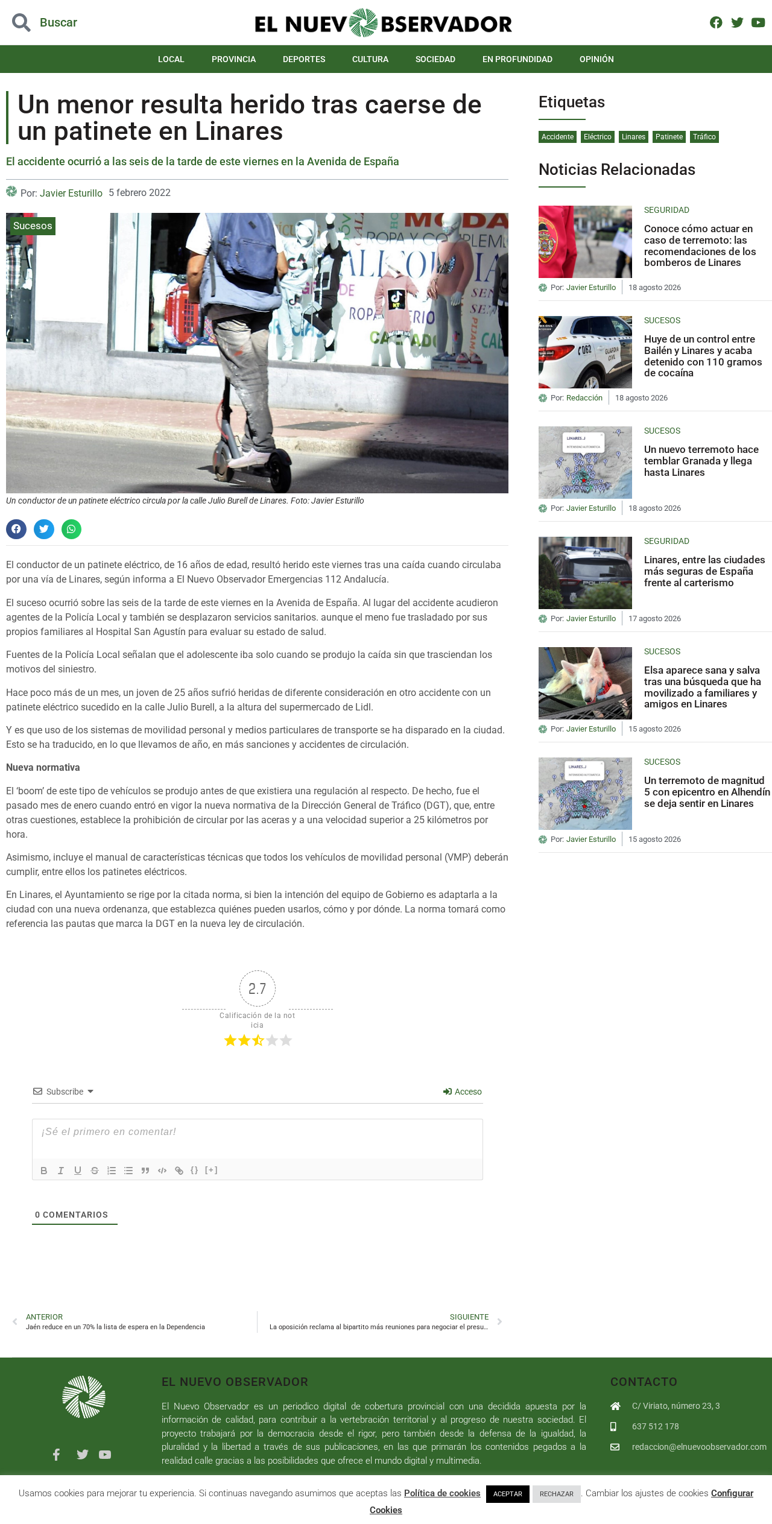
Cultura (370, 59)
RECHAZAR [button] (557, 1494)
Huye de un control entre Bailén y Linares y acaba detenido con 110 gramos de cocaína (703, 356)
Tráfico (704, 137)
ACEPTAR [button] (507, 1494)
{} (195, 1169)
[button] (77, 22)
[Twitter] (737, 22)
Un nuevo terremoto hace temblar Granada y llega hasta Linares (701, 460)
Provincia (234, 59)
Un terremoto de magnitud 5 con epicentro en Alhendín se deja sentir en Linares (707, 791)
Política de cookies (442, 1493)
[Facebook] (716, 22)
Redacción (584, 398)
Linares (633, 137)
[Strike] (94, 1170)
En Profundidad (517, 59)
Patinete (669, 137)
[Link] (179, 1170)
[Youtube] (758, 22)
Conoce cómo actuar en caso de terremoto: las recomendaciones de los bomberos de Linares (700, 245)
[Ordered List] (111, 1170)
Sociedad (435, 59)
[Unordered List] (128, 1170)
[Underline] (77, 1170)
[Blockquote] (145, 1170)
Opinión (597, 59)
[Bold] (44, 1170)
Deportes (304, 59)
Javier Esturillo (71, 193)
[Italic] (60, 1170)
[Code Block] (162, 1170)
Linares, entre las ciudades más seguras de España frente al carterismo (704, 571)
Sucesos (32, 226)
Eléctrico (598, 137)
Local (171, 59)
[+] (211, 1169)
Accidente (558, 137)
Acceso (467, 1091)
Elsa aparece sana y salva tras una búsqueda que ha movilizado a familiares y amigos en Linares (702, 687)
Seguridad (666, 210)
